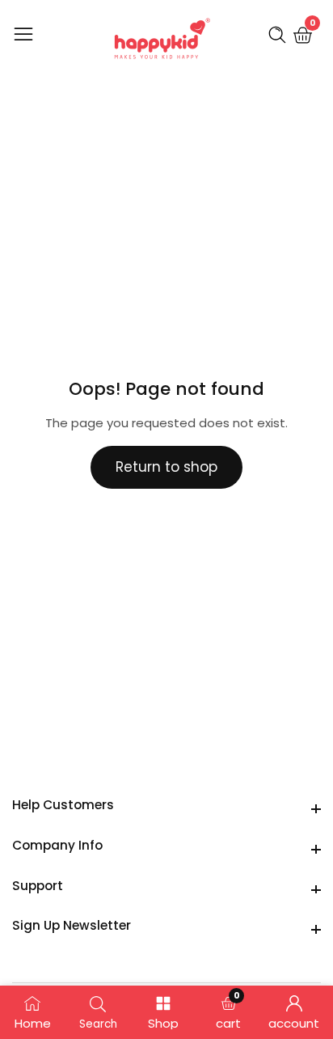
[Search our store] (280, 34)
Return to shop (166, 467)
